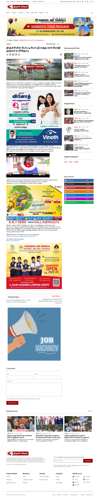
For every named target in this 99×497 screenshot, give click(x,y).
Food (57, 476)
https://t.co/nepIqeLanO (12, 240)
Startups (25, 483)
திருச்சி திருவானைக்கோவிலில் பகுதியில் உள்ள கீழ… (83, 57)
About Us (13, 1)
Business (21, 12)
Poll (47, 12)
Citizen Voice (34, 12)
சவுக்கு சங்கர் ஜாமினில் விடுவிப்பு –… (82, 139)
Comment (9, 381)
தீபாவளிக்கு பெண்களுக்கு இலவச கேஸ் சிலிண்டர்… (84, 121)
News (7, 12)
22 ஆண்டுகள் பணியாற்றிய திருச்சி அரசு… (82, 148)
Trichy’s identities (44, 476)
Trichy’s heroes (43, 480)
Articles (14, 12)
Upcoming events (11, 483)
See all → (90, 411)
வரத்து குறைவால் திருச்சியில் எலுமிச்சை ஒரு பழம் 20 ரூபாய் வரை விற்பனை (50, 301)
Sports (27, 12)
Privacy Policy (26, 1)
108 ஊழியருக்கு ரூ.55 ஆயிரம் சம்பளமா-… (81, 66)
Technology (59, 483)
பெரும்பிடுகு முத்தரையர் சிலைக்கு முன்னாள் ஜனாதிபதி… (83, 85)
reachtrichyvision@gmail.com (19, 464)
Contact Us (19, 1)
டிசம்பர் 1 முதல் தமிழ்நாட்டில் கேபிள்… (82, 130)
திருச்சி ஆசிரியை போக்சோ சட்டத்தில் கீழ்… (83, 112)
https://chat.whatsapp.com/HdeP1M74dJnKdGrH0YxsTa (21, 236)
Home (7, 1)
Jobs (24, 476)
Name (8, 374)
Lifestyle (41, 12)
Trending (76, 161)
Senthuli (35, 1)
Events (16, 40)
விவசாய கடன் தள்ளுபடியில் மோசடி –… (82, 75)
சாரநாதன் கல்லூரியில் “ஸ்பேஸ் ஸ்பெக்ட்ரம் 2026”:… (82, 94)
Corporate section (28, 480)
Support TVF (41, 1)
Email (36, 374)
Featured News (11, 474)
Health (58, 480)
